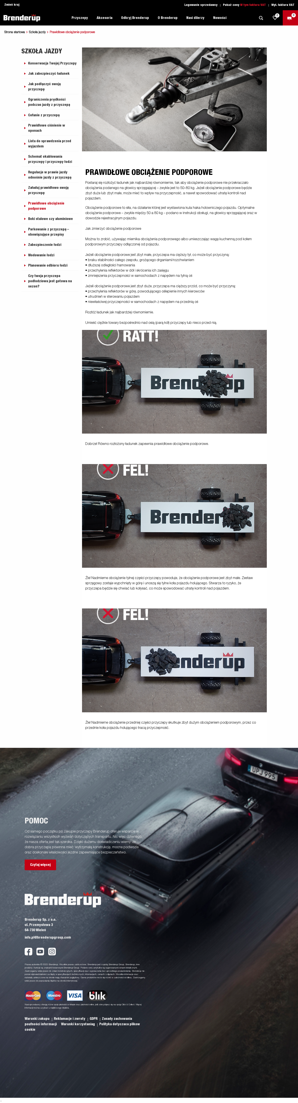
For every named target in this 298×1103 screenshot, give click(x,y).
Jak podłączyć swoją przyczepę (44, 86)
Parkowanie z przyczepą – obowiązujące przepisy (48, 232)
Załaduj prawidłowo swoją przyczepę (48, 190)
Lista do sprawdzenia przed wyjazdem (49, 143)
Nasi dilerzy (195, 18)
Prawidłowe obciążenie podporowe (46, 206)
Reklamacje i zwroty (70, 1018)
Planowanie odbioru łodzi (47, 265)
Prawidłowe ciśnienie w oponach (46, 128)
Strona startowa (14, 32)
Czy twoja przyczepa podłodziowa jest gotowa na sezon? (50, 281)
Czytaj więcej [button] (40, 865)
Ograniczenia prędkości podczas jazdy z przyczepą (49, 102)
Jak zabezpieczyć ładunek (49, 73)
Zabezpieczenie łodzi (44, 245)
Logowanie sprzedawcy (201, 5)
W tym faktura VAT (253, 5)
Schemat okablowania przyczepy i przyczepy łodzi (50, 159)
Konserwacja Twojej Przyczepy (52, 63)
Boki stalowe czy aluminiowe (50, 219)
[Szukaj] (261, 18)
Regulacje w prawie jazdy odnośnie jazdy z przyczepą (49, 175)
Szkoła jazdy (37, 32)
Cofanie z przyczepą (44, 115)
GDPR (94, 1018)
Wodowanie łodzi (41, 255)
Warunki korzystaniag (78, 1024)
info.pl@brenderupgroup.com (48, 937)
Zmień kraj (11, 4)
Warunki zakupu (37, 1018)
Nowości (219, 18)
